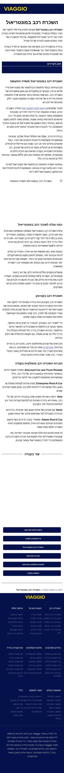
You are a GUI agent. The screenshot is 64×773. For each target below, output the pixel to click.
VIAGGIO (15, 9)
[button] (60, 8)
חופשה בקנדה (48, 590)
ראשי (60, 590)
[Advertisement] (32, 492)
